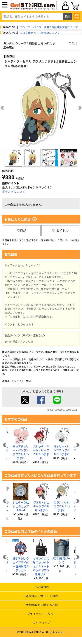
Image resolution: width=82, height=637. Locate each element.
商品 (23, 230)
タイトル (62, 230)
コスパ (72, 43)
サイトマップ (42, 622)
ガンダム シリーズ (14, 43)
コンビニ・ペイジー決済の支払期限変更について (49, 27)
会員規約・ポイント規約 (41, 596)
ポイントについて (13, 191)
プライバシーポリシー (42, 614)
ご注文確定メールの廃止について (39, 32)
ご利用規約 (41, 587)
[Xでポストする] (25, 402)
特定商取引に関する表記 (41, 605)
